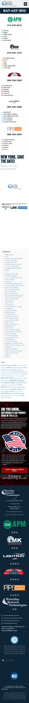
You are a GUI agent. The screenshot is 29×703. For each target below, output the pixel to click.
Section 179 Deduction (12, 320)
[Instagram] (18, 564)
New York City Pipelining (12, 289)
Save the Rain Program (12, 318)
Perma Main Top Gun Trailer (13, 306)
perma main (18, 378)
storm (16, 391)
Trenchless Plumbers (11, 337)
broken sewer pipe (8, 365)
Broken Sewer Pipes (11, 260)
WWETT (7, 356)
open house (14, 375)
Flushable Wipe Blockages (13, 268)
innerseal (7, 370)
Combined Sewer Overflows (13, 264)
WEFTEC (8, 354)
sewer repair (16, 389)
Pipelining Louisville (11, 310)
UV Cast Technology (11, 341)
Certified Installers (10, 262)
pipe (23, 378)
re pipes (3, 385)
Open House (9, 303)
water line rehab (6, 397)
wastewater (16, 395)
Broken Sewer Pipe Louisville (13, 258)
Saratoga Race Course (11, 316)
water (22, 395)
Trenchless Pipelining (11, 335)
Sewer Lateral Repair (11, 324)
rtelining (19, 385)
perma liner (7, 378)
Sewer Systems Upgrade (12, 329)
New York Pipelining (11, 293)
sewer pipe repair (6, 389)
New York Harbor (10, 291)
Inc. (6, 272)
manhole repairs (5, 372)
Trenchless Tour (10, 339)
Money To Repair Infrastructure (14, 285)
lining (13, 370)
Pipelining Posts (10, 312)
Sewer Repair (9, 328)
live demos (19, 370)
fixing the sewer (16, 367)
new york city (11, 374)
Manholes (8, 281)
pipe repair (10, 382)
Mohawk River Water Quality (13, 283)
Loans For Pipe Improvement (14, 277)
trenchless (5, 393)
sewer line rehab (18, 387)
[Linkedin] (14, 532)
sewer (4, 387)
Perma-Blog (8, 308)
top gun (20, 391)
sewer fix (10, 387)
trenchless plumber (7, 395)
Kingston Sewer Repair (12, 274)
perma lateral (21, 375)
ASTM (7, 256)
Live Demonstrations (11, 276)
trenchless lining (17, 393)
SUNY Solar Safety (10, 333)
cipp (8, 367)
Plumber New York (11, 314)
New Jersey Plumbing (11, 287)
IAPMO (7, 270)
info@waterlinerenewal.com (16, 511)
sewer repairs (9, 391)
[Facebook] (12, 532)
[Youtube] (17, 532)
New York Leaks (20, 374)
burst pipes (19, 365)
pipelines (6, 380)
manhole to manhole (19, 372)
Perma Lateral (9, 304)
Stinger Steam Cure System (13, 331)
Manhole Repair (10, 279)
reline (24, 383)
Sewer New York (10, 326)
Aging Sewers (9, 254)
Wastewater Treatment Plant (14, 343)
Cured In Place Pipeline (12, 266)
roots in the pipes (11, 385)
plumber (19, 383)
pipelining (15, 380)
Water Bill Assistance (11, 349)
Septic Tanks (9, 322)
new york (4, 374)
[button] (25, 4)
